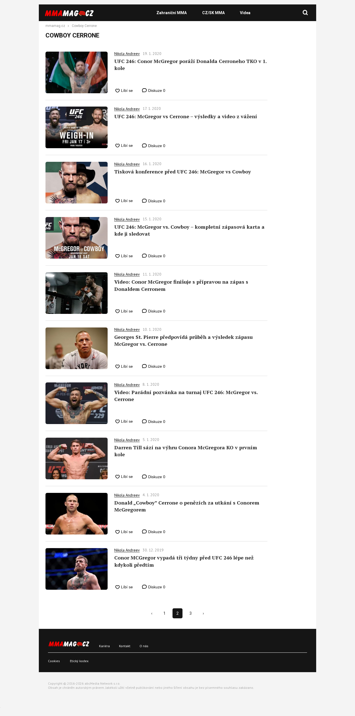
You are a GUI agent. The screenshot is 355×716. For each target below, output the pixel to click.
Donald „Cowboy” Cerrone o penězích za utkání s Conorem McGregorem (186, 506)
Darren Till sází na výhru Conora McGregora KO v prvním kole (185, 451)
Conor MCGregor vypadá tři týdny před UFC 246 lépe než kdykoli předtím (183, 561)
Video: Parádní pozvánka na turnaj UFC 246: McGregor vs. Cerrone (186, 395)
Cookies (54, 661)
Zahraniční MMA (171, 13)
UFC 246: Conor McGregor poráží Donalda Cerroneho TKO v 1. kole (190, 64)
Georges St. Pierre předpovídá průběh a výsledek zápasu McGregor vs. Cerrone (183, 340)
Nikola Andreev (127, 53)
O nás (144, 646)
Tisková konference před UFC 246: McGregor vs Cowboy (182, 171)
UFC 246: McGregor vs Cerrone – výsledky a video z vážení (185, 116)
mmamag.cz (55, 26)
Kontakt (124, 646)
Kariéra (104, 646)
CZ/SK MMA (213, 13)
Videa (245, 13)
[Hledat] (305, 12)
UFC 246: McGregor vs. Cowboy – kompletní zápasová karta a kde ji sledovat (189, 230)
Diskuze (156, 90)
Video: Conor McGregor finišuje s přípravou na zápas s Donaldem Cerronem (181, 285)
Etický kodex (79, 661)
